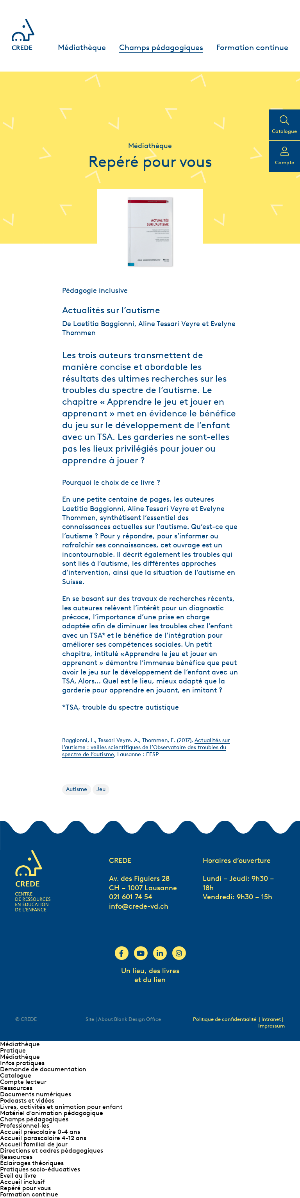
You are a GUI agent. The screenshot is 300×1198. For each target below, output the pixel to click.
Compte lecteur (23, 1081)
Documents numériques (35, 1094)
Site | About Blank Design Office (123, 1019)
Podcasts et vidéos (27, 1100)
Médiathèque (82, 47)
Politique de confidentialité (224, 1019)
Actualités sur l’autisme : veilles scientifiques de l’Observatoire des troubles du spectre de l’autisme (146, 747)
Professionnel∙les (24, 1125)
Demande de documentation (43, 1069)
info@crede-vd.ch (138, 906)
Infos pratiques (22, 1063)
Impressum (271, 1026)
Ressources (16, 1088)
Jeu (100, 789)
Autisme (76, 789)
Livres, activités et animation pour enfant (61, 1106)
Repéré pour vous (25, 1188)
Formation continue (252, 47)
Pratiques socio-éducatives (40, 1169)
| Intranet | (271, 1019)
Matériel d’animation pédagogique (51, 1113)
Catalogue (15, 1075)
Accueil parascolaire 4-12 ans (43, 1138)
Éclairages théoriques (32, 1163)
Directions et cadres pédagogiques (51, 1150)
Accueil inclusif (22, 1181)
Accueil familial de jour (34, 1144)
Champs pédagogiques (161, 47)
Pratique (13, 1050)
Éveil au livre (18, 1175)
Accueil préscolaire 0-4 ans (40, 1131)
